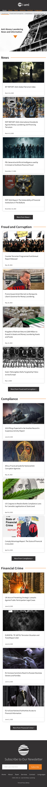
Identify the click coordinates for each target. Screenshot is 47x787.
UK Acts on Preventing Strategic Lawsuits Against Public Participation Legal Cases (20, 598)
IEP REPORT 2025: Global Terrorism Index (20, 87)
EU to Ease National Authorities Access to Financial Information (20, 711)
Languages (38, 10)
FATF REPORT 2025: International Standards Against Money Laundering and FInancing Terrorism (21, 124)
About (10, 10)
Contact (30, 10)
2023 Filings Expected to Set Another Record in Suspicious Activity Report (22, 429)
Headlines (5, 13)
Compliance (28, 13)
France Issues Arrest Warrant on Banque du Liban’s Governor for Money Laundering (21, 295)
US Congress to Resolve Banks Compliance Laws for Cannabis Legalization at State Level (23, 504)
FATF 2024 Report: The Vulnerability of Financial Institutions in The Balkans (22, 201)
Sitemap (27, 782)
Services (22, 10)
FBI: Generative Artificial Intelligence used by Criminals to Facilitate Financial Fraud (21, 163)
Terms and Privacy (21, 782)
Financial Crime (39, 13)
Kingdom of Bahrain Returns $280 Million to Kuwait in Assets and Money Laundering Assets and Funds (22, 334)
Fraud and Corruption (17, 13)
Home (4, 10)
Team (16, 10)
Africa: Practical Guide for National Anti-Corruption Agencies (20, 467)
